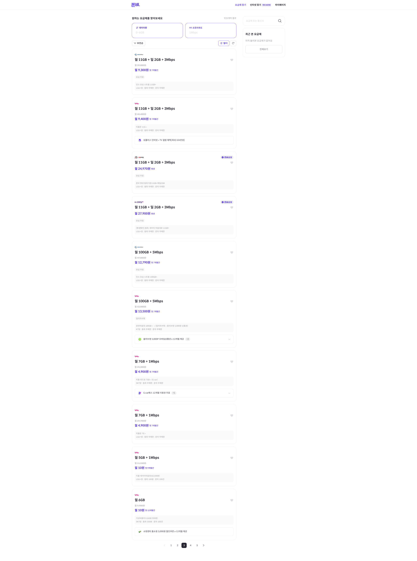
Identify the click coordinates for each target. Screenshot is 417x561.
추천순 (140, 43)
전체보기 (264, 49)
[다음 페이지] (203, 545)
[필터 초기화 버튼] (233, 43)
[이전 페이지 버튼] (164, 545)
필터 (225, 43)
